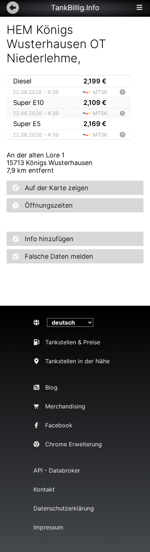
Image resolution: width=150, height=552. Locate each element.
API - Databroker (56, 470)
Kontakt (44, 489)
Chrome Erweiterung (73, 444)
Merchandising (65, 406)
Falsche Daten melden (59, 256)
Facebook (58, 425)
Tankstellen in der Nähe (77, 361)
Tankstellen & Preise (72, 342)
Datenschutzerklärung (63, 508)
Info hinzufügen (49, 239)
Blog (51, 387)
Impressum (48, 527)
